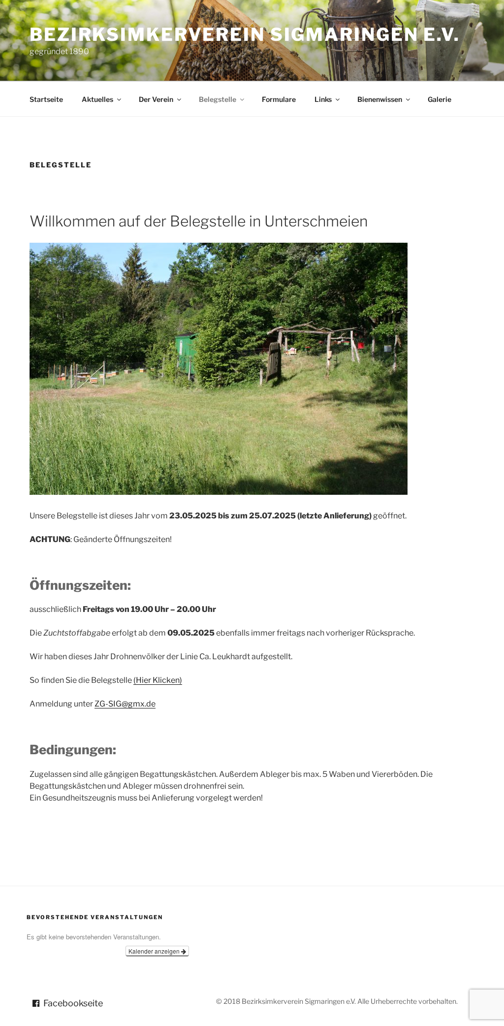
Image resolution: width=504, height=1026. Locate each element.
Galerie (439, 99)
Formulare (279, 99)
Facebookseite (73, 1003)
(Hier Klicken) (157, 680)
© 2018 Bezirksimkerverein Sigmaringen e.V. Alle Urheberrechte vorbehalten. (337, 1001)
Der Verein (156, 99)
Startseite (46, 99)
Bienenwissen (379, 99)
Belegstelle (217, 99)
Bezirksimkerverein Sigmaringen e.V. (245, 34)
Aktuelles (97, 99)
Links (323, 99)
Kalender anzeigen (154, 951)
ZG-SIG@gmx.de (125, 703)
